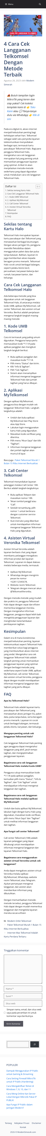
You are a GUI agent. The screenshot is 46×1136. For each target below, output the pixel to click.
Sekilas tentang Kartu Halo (18, 190)
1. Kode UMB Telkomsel (17, 197)
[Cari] (34, 1044)
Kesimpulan (12, 213)
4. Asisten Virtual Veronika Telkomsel (18, 208)
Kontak (23, 1127)
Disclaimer (36, 1123)
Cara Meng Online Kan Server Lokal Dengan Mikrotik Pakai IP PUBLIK (21, 1097)
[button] (39, 4)
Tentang (8, 1123)
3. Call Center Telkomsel (17, 203)
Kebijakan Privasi (21, 1123)
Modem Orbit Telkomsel (19, 920)
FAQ (9, 216)
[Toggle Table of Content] (36, 186)
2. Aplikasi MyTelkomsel (17, 200)
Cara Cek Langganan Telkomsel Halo (23, 193)
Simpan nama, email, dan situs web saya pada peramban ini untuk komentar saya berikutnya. (24, 1012)
